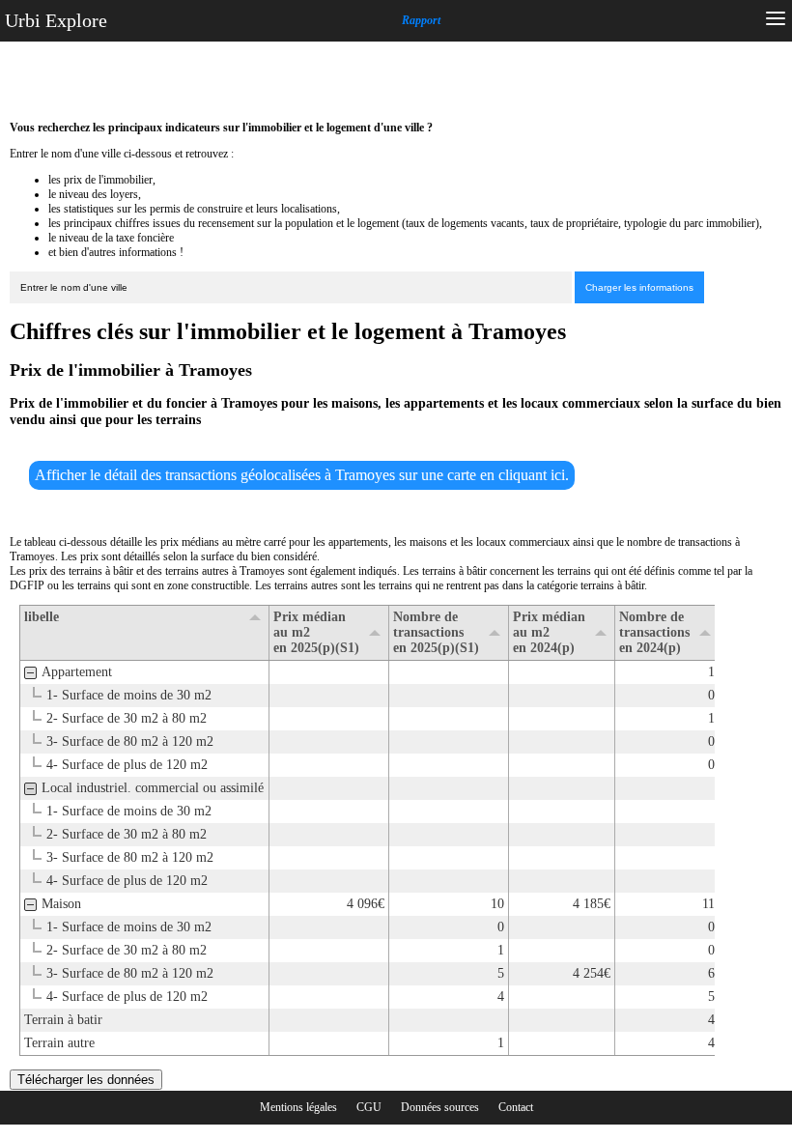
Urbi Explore (56, 20)
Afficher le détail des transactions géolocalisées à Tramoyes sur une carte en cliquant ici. (302, 475)
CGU (369, 1107)
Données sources (440, 1107)
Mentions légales (298, 1107)
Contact (515, 1107)
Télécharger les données (86, 1079)
